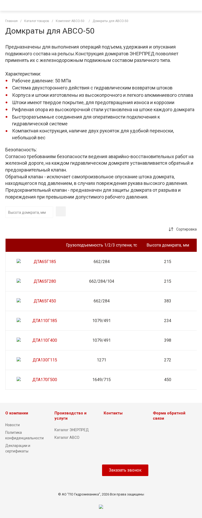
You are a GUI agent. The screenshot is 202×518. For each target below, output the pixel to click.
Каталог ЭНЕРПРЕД (71, 430)
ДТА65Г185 (45, 261)
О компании (16, 413)
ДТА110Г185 (44, 320)
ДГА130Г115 (45, 359)
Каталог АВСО (66, 437)
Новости (12, 425)
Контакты (113, 413)
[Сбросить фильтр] (61, 211)
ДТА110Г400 (44, 340)
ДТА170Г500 (44, 379)
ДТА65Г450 (45, 300)
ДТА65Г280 (45, 281)
